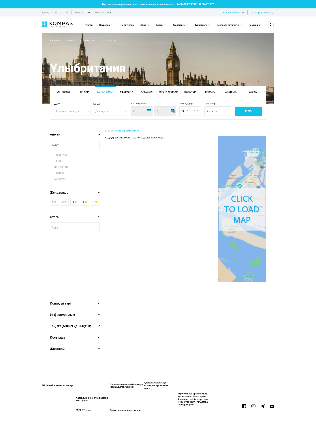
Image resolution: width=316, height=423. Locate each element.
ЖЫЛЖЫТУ (126, 91)
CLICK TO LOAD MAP (241, 209)
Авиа (143, 25)
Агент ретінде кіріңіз (262, 12)
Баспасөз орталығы (228, 25)
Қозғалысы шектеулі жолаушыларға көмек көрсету (156, 385)
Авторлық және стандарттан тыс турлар (92, 399)
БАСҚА (253, 91)
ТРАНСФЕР (190, 91)
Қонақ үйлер (127, 25)
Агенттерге (179, 25)
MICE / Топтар (83, 410)
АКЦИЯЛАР (231, 91)
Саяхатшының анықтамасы (125, 410)
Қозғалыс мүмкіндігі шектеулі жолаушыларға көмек (126, 385)
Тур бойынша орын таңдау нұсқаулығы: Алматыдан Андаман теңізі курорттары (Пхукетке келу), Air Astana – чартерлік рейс (194, 399)
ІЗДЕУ (248, 111)
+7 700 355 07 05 (231, 12)
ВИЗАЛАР (210, 91)
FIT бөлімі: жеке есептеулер (57, 385)
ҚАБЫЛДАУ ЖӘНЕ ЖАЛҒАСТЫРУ (195, 4)
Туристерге (201, 25)
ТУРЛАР (84, 91)
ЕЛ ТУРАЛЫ (63, 91)
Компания (254, 25)
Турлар (89, 25)
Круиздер (104, 25)
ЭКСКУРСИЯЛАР (168, 91)
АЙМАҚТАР (147, 91)
